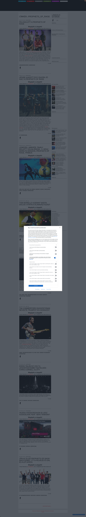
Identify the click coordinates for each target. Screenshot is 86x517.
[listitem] (43, 245)
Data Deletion (37, 289)
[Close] (60, 228)
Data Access (43, 289)
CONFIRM (36, 285)
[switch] (55, 247)
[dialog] (43, 258)
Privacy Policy (48, 289)
